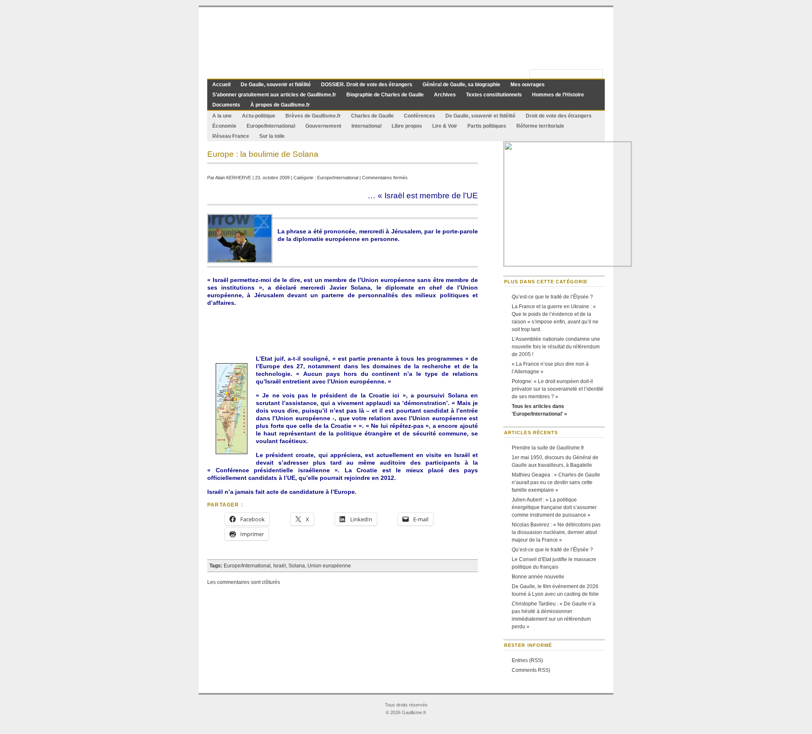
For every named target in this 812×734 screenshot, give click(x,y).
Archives (445, 95)
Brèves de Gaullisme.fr (313, 116)
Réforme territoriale (540, 126)
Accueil (221, 85)
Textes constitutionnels (494, 95)
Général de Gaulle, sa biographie (461, 85)
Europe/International (271, 126)
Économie (224, 126)
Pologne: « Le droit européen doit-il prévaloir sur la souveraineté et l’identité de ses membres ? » (558, 389)
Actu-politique (258, 116)
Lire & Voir (444, 126)
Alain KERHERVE (233, 177)
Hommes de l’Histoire (558, 95)
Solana (296, 566)
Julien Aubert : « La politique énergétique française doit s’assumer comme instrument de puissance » (554, 507)
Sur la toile (272, 136)
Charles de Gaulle (372, 116)
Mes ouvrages (527, 85)
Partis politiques (486, 126)
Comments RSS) (531, 670)
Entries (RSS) (527, 660)
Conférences (419, 116)
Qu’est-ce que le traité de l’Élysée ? (552, 297)
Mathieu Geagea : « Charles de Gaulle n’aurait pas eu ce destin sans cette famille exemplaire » (556, 482)
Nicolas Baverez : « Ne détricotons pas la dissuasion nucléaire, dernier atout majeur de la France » (556, 532)
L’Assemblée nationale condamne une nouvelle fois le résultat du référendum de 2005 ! (556, 346)
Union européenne (329, 566)
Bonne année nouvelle (538, 577)
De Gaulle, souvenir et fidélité (276, 85)
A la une (222, 116)
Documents (226, 105)
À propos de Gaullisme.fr (280, 105)
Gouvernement (323, 126)
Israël (279, 566)
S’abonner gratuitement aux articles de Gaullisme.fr (274, 95)
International (366, 126)
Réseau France (230, 136)
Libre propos (407, 126)
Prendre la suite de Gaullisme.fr (548, 448)
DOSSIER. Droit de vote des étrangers (366, 85)
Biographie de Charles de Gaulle (385, 95)
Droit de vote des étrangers (559, 116)
